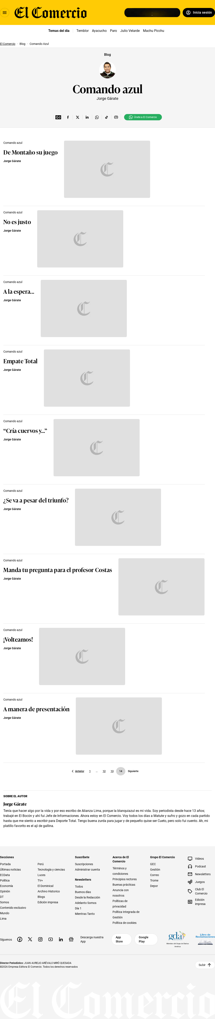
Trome (154, 880)
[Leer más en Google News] (58, 117)
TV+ (40, 880)
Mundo (4, 913)
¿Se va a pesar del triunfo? (36, 500)
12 (104, 771)
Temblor (82, 31)
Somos (4, 902)
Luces (41, 875)
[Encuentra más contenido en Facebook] (68, 117)
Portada (5, 864)
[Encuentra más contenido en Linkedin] (87, 117)
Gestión (155, 869)
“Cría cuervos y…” (25, 430)
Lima (3, 918)
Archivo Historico (49, 891)
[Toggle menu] (4, 12)
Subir (202, 965)
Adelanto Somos (85, 903)
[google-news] (71, 939)
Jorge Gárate (12, 161)
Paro (113, 31)
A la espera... (18, 291)
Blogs (41, 896)
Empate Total (20, 360)
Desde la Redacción (87, 897)
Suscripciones (84, 864)
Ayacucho (99, 31)
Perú (41, 864)
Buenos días (83, 892)
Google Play (143, 939)
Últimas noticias (10, 869)
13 (112, 771)
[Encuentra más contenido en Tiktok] (106, 117)
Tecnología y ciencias (51, 869)
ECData (5, 875)
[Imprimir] (116, 117)
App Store (119, 939)
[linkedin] (60, 939)
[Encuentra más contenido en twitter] (77, 117)
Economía (6, 886)
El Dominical (45, 886)
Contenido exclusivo (13, 907)
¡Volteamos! (18, 639)
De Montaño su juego (30, 152)
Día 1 (78, 908)
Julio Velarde (130, 31)
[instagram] (40, 939)
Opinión (5, 891)
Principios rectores (125, 879)
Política (5, 880)
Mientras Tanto (85, 913)
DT (2, 896)
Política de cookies (124, 922)
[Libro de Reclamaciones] (205, 939)
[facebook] (19, 939)
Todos (79, 886)
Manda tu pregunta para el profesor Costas (57, 569)
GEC (153, 864)
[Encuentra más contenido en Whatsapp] (97, 117)
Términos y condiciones (120, 871)
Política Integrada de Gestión (126, 914)
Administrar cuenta (87, 869)
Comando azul (108, 88)
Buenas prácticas (124, 884)
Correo (154, 875)
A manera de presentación (36, 708)
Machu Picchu (153, 31)
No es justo (17, 221)
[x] (30, 939)
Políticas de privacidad (120, 903)
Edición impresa (48, 902)
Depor (154, 886)
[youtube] (50, 939)
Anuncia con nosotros (121, 892)
